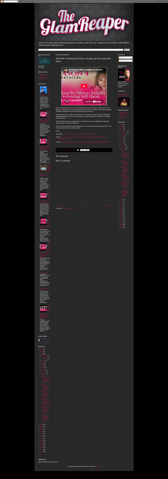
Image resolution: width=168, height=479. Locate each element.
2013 (41, 447)
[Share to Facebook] (87, 150)
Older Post (109, 205)
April (43, 367)
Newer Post (59, 205)
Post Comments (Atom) (69, 208)
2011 (41, 451)
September (45, 358)
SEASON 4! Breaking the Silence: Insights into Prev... (45, 402)
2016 (41, 440)
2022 (41, 426)
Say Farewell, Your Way (44, 338)
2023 (41, 424)
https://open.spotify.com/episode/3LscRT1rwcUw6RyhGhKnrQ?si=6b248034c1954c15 (86, 142)
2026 (41, 349)
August (44, 360)
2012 (41, 449)
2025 (41, 351)
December (44, 355)
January (44, 374)
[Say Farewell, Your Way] (39, 340)
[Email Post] (78, 150)
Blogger (98, 466)
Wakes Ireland (43, 272)
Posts (121, 57)
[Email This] (81, 150)
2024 (41, 353)
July (43, 362)
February (44, 371)
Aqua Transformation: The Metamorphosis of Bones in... (45, 379)
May (43, 365)
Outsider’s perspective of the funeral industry (45, 387)
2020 (41, 431)
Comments (123, 60)
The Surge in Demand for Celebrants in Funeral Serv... (45, 418)
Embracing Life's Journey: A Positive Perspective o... (45, 410)
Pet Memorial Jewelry (43, 75)
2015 (41, 442)
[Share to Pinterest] (88, 150)
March (43, 369)
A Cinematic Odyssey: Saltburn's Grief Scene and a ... (45, 394)
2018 (41, 436)
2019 (41, 433)
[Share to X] (85, 150)
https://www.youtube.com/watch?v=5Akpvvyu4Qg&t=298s (79, 134)
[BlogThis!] (83, 150)
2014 (41, 445)
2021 (41, 429)
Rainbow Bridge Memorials (123, 113)
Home (84, 205)
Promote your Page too (43, 342)
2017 (41, 438)
